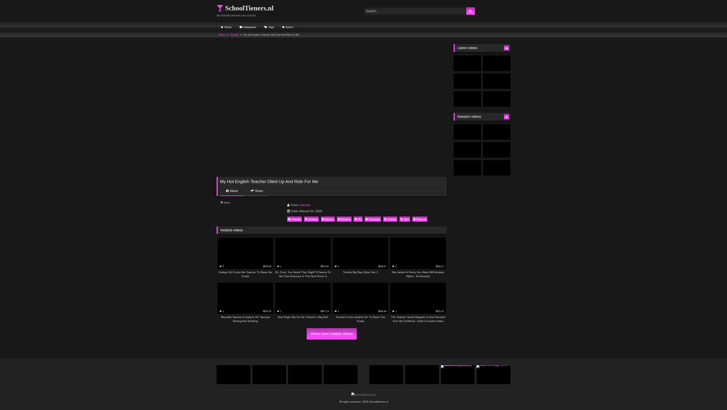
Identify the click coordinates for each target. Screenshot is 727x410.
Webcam (421, 219)
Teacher (234, 34)
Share (258, 191)
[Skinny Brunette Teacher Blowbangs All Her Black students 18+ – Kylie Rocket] (422, 374)
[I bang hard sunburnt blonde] (496, 150)
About (233, 191)
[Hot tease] (496, 132)
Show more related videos (331, 334)
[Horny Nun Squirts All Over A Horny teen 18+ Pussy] (269, 374)
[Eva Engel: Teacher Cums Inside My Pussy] (467, 63)
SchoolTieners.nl (248, 8)
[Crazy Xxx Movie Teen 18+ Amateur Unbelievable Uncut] (233, 374)
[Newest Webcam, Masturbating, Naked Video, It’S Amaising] (458, 374)
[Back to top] (715, 398)
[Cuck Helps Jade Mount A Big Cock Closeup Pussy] (467, 150)
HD (359, 219)
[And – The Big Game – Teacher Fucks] (493, 374)
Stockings (374, 219)
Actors (289, 27)
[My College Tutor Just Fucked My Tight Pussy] (386, 374)
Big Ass (329, 219)
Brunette (345, 219)
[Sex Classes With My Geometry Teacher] (496, 81)
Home (228, 27)
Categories (249, 27)
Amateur (312, 219)
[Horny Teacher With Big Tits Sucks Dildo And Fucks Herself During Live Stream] (467, 99)
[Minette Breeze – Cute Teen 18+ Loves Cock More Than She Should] (496, 168)
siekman (304, 205)
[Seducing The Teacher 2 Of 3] (496, 99)
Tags (271, 27)
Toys (406, 219)
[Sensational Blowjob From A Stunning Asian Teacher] (467, 81)
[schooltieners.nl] (363, 395)
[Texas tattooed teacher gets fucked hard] (305, 374)
